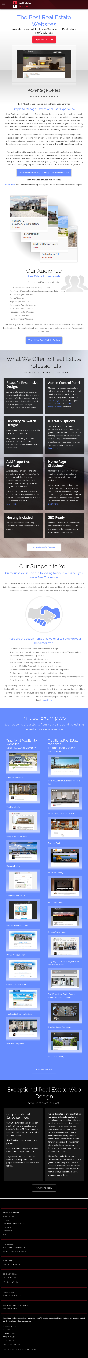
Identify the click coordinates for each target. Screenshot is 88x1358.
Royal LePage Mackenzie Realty (62, 814)
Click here (10, 1148)
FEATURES (7, 1227)
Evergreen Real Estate (15, 896)
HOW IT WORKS (8, 1216)
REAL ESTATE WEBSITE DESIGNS (14, 1224)
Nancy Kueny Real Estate (17, 925)
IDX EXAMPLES (8, 1292)
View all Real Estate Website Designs (44, 340)
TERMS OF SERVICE (10, 1326)
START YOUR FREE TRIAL (12, 1213)
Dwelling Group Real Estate (59, 1027)
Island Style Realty (56, 1057)
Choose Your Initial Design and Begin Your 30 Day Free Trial (44, 173)
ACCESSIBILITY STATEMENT (12, 1344)
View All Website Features (44, 547)
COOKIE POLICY (8, 1340)
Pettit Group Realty (14, 777)
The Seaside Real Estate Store (19, 1014)
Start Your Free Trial (44, 1069)
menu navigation (55, 400)
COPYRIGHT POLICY (10, 1333)
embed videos (54, 403)
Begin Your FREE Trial (44, 39)
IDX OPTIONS (7, 1231)
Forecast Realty (55, 843)
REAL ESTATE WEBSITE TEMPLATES (15, 1305)
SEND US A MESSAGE (10, 1274)
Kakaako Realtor (13, 866)
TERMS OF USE (8, 1330)
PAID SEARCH (8, 1244)
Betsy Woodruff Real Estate (18, 836)
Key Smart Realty (55, 902)
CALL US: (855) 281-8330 (11, 1277)
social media (70, 403)
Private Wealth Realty (15, 955)
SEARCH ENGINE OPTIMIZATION (14, 1247)
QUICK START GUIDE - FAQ (12, 1264)
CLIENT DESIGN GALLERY (12, 1296)
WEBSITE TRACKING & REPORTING (15, 1251)
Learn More (53, 448)
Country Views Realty (57, 932)
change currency (55, 407)
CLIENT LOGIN (8, 1261)
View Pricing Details (44, 1188)
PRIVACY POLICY (9, 1337)
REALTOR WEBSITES (10, 1309)
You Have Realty (13, 807)
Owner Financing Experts (17, 984)
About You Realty (55, 873)
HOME (5, 1234)
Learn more (10, 185)
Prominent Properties (15, 1044)
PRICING (6, 1220)
